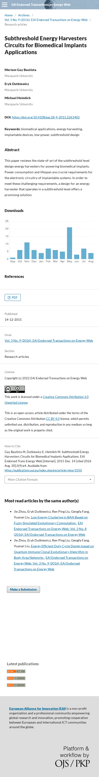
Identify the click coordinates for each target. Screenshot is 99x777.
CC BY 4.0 (53, 419)
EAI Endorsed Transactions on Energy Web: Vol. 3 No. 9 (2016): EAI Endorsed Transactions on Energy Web (51, 563)
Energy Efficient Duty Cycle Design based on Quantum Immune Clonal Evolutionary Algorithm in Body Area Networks (54, 551)
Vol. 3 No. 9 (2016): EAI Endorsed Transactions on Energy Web (46, 20)
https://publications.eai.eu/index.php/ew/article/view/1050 (43, 470)
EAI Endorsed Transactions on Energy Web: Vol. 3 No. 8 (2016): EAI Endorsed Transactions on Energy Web (50, 528)
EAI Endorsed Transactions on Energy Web (41, 4)
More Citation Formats (23, 479)
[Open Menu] (4, 4)
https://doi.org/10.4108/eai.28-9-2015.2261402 (46, 117)
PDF (14, 297)
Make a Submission (23, 589)
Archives (24, 15)
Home (9, 15)
